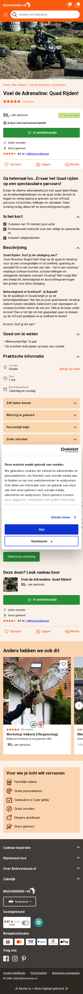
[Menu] (28, 919)
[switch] (25, 923)
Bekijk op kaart (70, 369)
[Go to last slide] (4, 52)
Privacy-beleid (39, 972)
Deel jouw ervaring (21, 556)
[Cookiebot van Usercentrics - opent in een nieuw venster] (60, 450)
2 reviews (27, 101)
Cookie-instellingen (14, 972)
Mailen (74, 631)
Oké (41, 529)
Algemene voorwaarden (66, 972)
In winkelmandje (45, 600)
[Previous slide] (6, 706)
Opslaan (15, 631)
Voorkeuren (39, 541)
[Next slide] (79, 52)
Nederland (21, 901)
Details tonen (60, 517)
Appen (46, 631)
